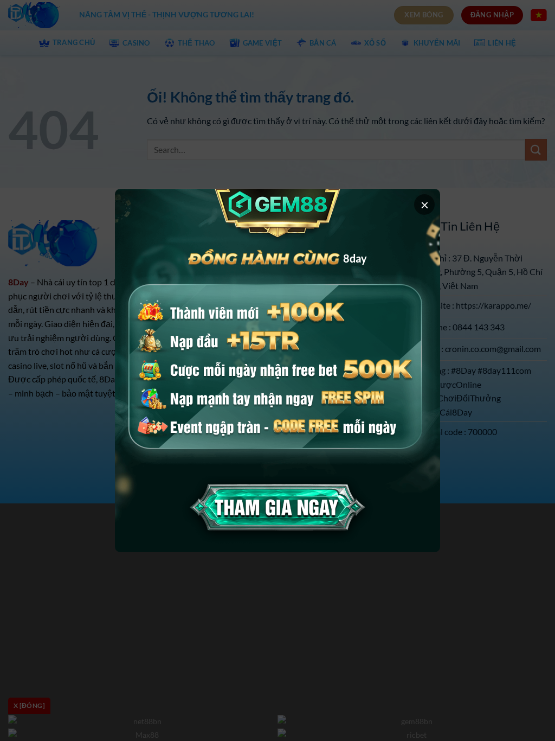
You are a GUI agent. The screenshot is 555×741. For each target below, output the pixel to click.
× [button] (425, 204)
